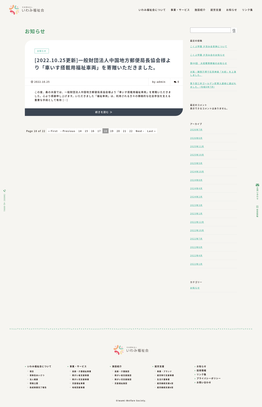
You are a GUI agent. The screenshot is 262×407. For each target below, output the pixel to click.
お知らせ (231, 10)
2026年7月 (196, 129)
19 (112, 131)
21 (124, 131)
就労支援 (215, 10)
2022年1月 (196, 263)
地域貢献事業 (78, 387)
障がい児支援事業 (80, 379)
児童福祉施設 (121, 383)
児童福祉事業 (78, 383)
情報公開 (34, 383)
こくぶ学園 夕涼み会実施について (208, 46)
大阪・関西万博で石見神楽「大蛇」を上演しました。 (213, 73)
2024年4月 (196, 188)
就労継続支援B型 (165, 387)
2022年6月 (196, 247)
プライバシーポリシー (209, 378)
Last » (151, 131)
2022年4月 (196, 255)
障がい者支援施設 (123, 375)
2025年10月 (197, 154)
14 (80, 131)
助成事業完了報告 (38, 387)
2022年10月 (197, 230)
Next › (140, 131)
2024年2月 (196, 196)
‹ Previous (68, 131)
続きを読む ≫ (104, 112)
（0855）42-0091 (4, 202)
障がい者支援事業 (80, 375)
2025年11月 (197, 146)
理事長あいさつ (37, 375)
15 (86, 131)
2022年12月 (197, 222)
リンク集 (247, 10)
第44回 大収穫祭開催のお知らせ (208, 63)
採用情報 (257, 213)
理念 (32, 371)
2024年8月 (196, 180)
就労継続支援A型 (165, 383)
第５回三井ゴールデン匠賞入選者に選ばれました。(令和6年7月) (213, 85)
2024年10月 (197, 171)
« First (53, 131)
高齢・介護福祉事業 (81, 371)
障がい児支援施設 (123, 379)
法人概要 (34, 379)
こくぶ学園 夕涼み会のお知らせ (207, 54)
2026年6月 (196, 138)
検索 (234, 31)
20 (118, 131)
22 (131, 131)
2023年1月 (196, 213)
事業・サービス (180, 10)
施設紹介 (200, 10)
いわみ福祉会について (152, 10)
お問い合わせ (257, 193)
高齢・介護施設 (122, 371)
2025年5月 (196, 163)
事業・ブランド (164, 371)
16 (92, 131)
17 (99, 131)
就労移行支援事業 (165, 375)
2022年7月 (196, 238)
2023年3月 (196, 205)
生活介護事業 (163, 379)
